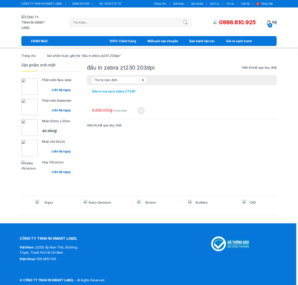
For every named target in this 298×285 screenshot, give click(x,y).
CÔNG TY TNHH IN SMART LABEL (41, 3)
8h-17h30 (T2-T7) (110, 3)
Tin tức (230, 3)
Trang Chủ (160, 3)
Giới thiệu (178, 3)
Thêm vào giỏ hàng (141, 110)
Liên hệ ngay (61, 90)
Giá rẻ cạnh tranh (239, 41)
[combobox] (124, 22)
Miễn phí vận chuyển (162, 41)
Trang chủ (28, 56)
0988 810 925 (80, 3)
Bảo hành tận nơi (201, 41)
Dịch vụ (214, 3)
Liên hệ (245, 3)
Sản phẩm (197, 3)
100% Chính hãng (123, 41)
